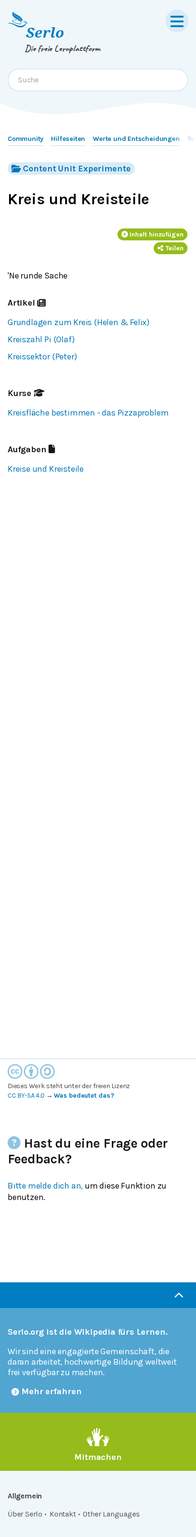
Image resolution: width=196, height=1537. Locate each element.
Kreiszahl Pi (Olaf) (41, 339)
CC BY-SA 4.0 (26, 1095)
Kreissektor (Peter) (42, 356)
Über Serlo (25, 1513)
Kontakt (62, 1513)
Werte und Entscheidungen (136, 139)
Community (25, 139)
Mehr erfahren (51, 1391)
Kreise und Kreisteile (46, 469)
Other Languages (111, 1513)
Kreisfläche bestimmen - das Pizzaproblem (88, 412)
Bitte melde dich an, (45, 1185)
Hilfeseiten (68, 139)
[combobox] (98, 80)
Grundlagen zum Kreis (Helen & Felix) (78, 322)
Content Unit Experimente (76, 168)
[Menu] (177, 21)
